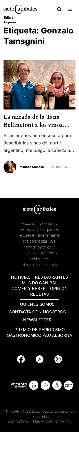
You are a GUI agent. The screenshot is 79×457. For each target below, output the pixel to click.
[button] (70, 9)
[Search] (59, 9)
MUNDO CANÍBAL (39, 282)
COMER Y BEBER (28, 288)
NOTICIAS (21, 277)
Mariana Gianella (32, 167)
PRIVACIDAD (43, 422)
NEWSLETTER (37, 319)
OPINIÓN (59, 288)
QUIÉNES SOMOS (37, 304)
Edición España (10, 20)
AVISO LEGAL (19, 422)
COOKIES (63, 422)
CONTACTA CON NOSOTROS (37, 312)
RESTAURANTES (51, 277)
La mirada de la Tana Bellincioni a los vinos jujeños (33, 125)
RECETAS (39, 294)
